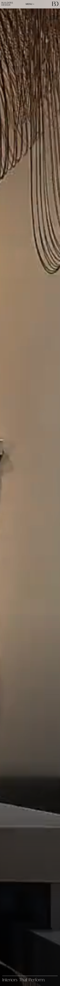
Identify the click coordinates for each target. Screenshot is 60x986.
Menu (29, 4)
